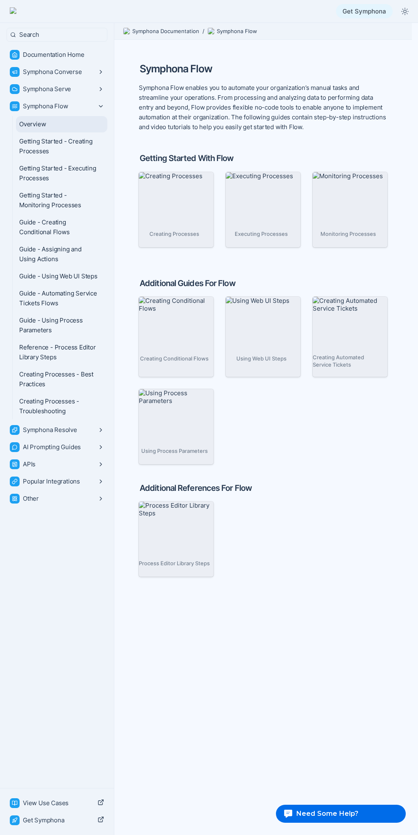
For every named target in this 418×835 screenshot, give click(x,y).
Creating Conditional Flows (168, 304)
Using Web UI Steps (254, 300)
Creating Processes (167, 176)
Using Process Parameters (160, 397)
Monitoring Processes (344, 176)
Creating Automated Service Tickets (342, 304)
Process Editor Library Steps (171, 509)
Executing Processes (256, 176)
